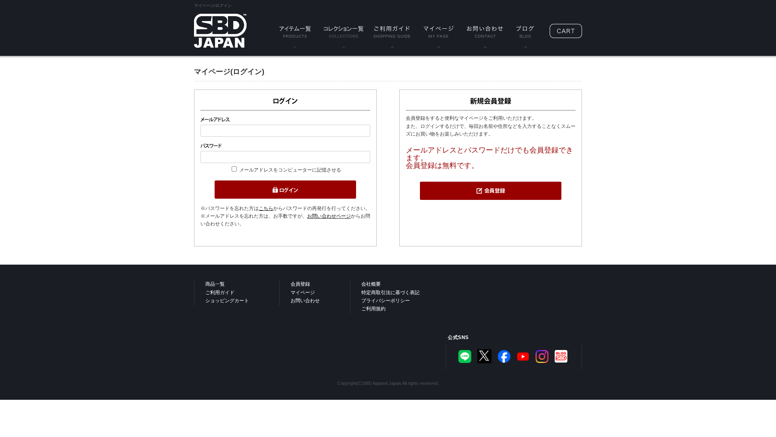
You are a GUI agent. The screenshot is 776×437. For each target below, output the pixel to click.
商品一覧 (215, 284)
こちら (266, 208)
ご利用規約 (373, 308)
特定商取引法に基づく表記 (390, 292)
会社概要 (371, 284)
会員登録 (300, 284)
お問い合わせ (305, 300)
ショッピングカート (227, 300)
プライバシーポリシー (385, 300)
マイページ (303, 292)
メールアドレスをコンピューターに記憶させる (290, 170)
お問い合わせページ (329, 216)
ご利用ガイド (219, 292)
